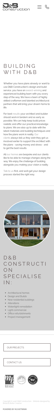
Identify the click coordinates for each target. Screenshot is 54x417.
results (16, 113)
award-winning (34, 90)
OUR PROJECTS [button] (15, 347)
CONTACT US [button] (14, 362)
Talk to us (8, 170)
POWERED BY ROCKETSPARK (15, 409)
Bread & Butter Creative (12, 403)
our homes (12, 154)
